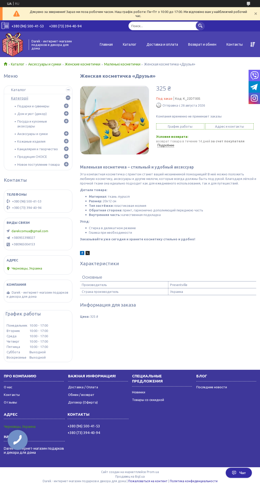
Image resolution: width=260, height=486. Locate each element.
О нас (8, 387)
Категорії (19, 98)
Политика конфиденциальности (194, 481)
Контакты (234, 44)
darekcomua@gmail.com (29, 231)
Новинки (138, 392)
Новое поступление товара (38, 164)
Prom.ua (153, 472)
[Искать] (200, 25)
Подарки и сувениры (33, 106)
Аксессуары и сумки (44, 64)
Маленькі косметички (122, 64)
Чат (242, 473)
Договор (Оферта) (83, 402)
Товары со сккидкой (148, 399)
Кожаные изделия (31, 141)
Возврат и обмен (202, 44)
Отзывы (10, 402)
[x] (88, 254)
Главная (106, 44)
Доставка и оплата (162, 44)
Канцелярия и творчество (37, 149)
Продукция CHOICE (32, 156)
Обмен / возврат (81, 394)
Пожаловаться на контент (148, 481)
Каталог (129, 44)
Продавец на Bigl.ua (130, 476)
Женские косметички (82, 64)
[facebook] (82, 254)
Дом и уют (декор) (32, 113)
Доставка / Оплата (83, 387)
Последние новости (211, 387)
